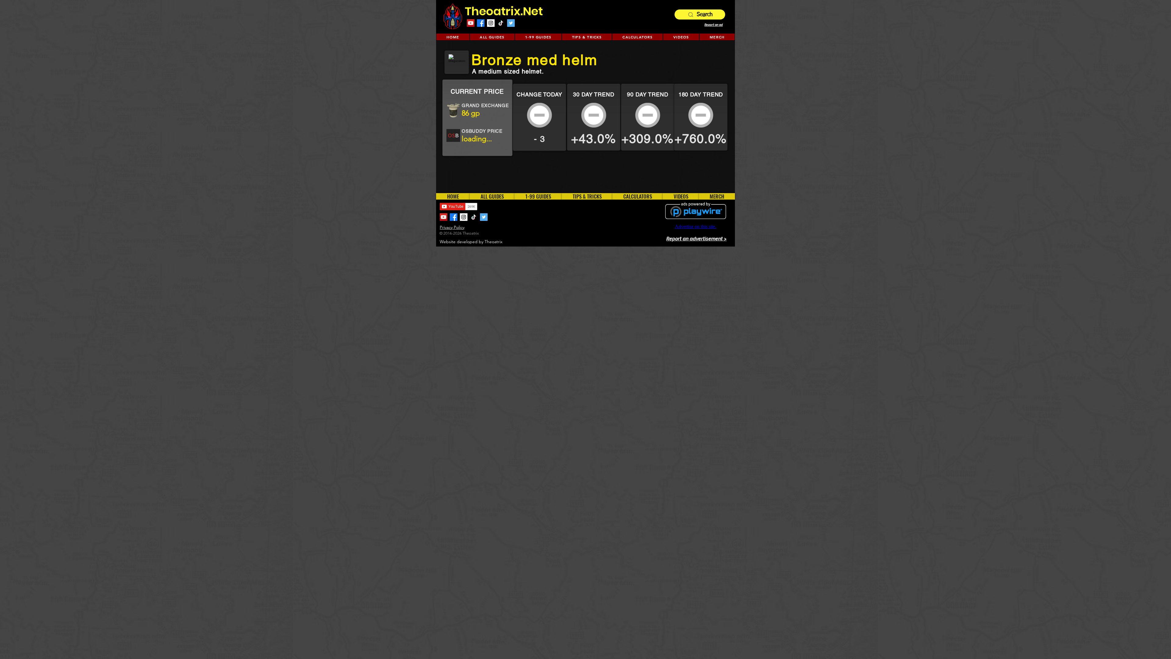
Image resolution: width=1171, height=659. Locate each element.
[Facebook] (481, 23)
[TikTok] (501, 23)
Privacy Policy (452, 227)
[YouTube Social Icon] (470, 23)
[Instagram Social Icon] (491, 23)
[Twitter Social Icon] (511, 23)
